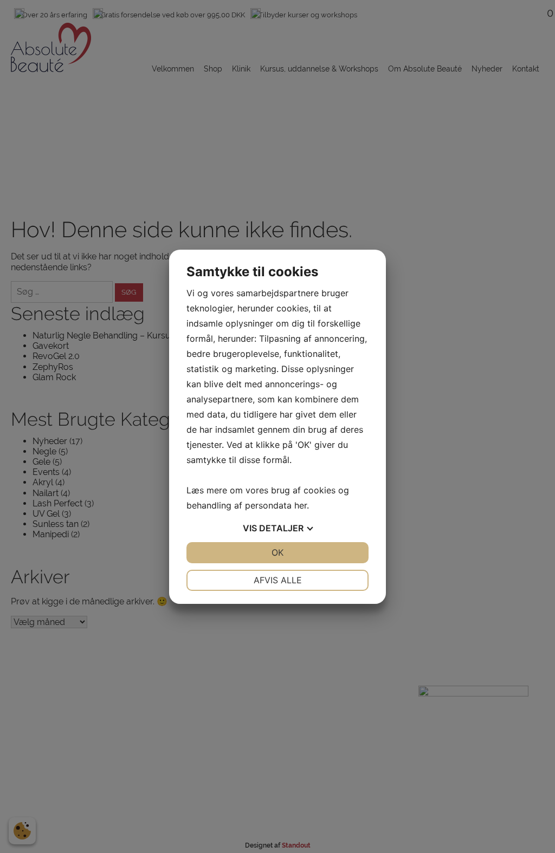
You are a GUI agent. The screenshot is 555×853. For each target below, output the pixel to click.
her (300, 505)
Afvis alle (278, 580)
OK (277, 552)
